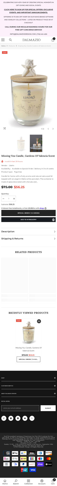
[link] (14, 295)
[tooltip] (53, 219)
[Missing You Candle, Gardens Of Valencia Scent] (28, 332)
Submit (48, 408)
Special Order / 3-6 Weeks (29, 213)
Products (12, 46)
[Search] (10, 39)
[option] (28, 91)
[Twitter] (31, 418)
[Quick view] (39, 321)
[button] (48, 128)
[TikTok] (17, 418)
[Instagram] (10, 418)
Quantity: (5, 194)
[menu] (3, 39)
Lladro (11, 165)
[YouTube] (24, 418)
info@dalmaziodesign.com (23, 34)
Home (3, 46)
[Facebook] (3, 418)
